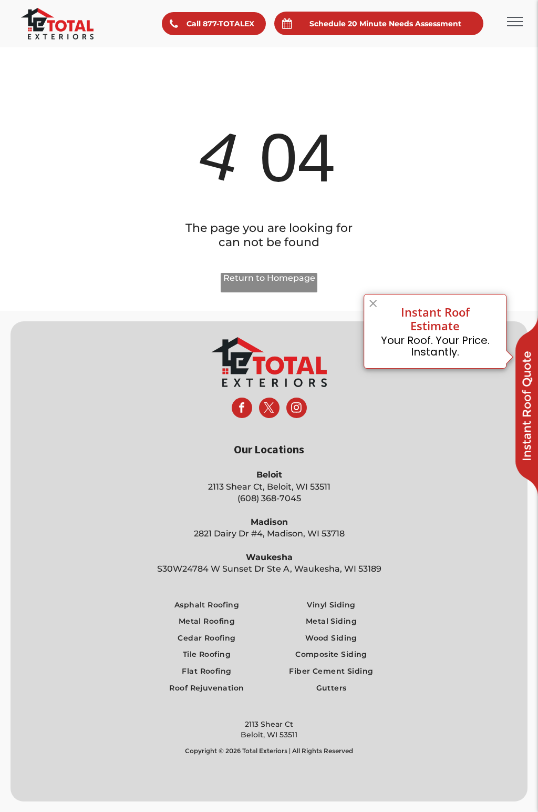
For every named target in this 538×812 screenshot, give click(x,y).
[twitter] (269, 409)
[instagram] (296, 409)
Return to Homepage (269, 278)
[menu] (515, 21)
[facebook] (242, 409)
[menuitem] (207, 604)
